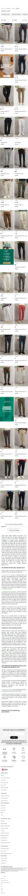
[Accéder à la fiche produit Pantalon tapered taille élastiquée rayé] (7, 500)
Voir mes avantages (4, 798)
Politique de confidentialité (5, 882)
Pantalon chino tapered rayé (7, 360)
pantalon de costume (15, 606)
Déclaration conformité (5, 835)
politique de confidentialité (14, 743)
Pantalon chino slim (5, 173)
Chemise (2, 812)
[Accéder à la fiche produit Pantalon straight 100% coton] (21, 376)
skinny (16, 579)
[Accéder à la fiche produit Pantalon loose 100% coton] (7, 220)
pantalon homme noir (7, 644)
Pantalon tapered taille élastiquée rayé (9, 516)
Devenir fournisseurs (4, 828)
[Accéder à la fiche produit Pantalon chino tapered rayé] (7, 345)
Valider (14, 737)
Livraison (2, 775)
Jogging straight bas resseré (21, 485)
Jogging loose (4, 142)
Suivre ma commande (4, 782)
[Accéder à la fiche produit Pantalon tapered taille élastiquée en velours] (21, 407)
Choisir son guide (4, 858)
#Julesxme (3, 878)
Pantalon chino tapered (20, 267)
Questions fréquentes (4, 787)
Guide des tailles (4, 860)
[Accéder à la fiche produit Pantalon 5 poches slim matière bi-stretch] (21, 96)
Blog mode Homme (4, 823)
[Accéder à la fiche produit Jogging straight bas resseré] (21, 469)
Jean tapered (18, 142)
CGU (1, 886)
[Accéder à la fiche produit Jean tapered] (21, 127)
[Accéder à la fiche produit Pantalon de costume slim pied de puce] (7, 438)
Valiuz (2, 890)
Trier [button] (26, 20)
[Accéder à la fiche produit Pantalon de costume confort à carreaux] (21, 282)
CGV (1, 884)
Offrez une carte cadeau (5, 848)
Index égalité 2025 (4, 840)
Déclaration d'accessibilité (5, 842)
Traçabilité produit (4, 837)
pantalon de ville (7, 588)
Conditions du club (4, 800)
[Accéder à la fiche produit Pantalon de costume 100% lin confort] (21, 314)
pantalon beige (16, 644)
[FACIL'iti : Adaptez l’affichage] (5, 769)
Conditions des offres (4, 880)
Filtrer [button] (4, 20)
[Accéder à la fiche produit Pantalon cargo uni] (7, 96)
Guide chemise (3, 863)
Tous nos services (4, 789)
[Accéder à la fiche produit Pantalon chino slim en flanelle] (7, 376)
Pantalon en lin (3, 810)
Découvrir (3, 872)
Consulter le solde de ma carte (6, 853)
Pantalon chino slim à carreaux (7, 485)
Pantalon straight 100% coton (21, 391)
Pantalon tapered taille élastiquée (8, 49)
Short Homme (3, 805)
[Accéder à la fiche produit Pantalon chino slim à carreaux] (7, 469)
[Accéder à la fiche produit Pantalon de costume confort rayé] (21, 345)
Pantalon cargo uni (5, 111)
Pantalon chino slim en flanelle (7, 391)
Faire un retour (3, 780)
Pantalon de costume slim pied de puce (9, 454)
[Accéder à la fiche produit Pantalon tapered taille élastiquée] (7, 33)
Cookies (2, 888)
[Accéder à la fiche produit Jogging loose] (7, 127)
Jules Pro (2, 821)
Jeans (3, 535)
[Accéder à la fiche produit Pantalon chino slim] (7, 158)
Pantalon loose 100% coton (7, 235)
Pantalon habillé (16, 14)
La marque (3, 830)
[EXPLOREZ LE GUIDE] (7, 66)
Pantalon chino (6, 14)
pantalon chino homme (9, 591)
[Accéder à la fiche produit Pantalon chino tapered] (21, 251)
